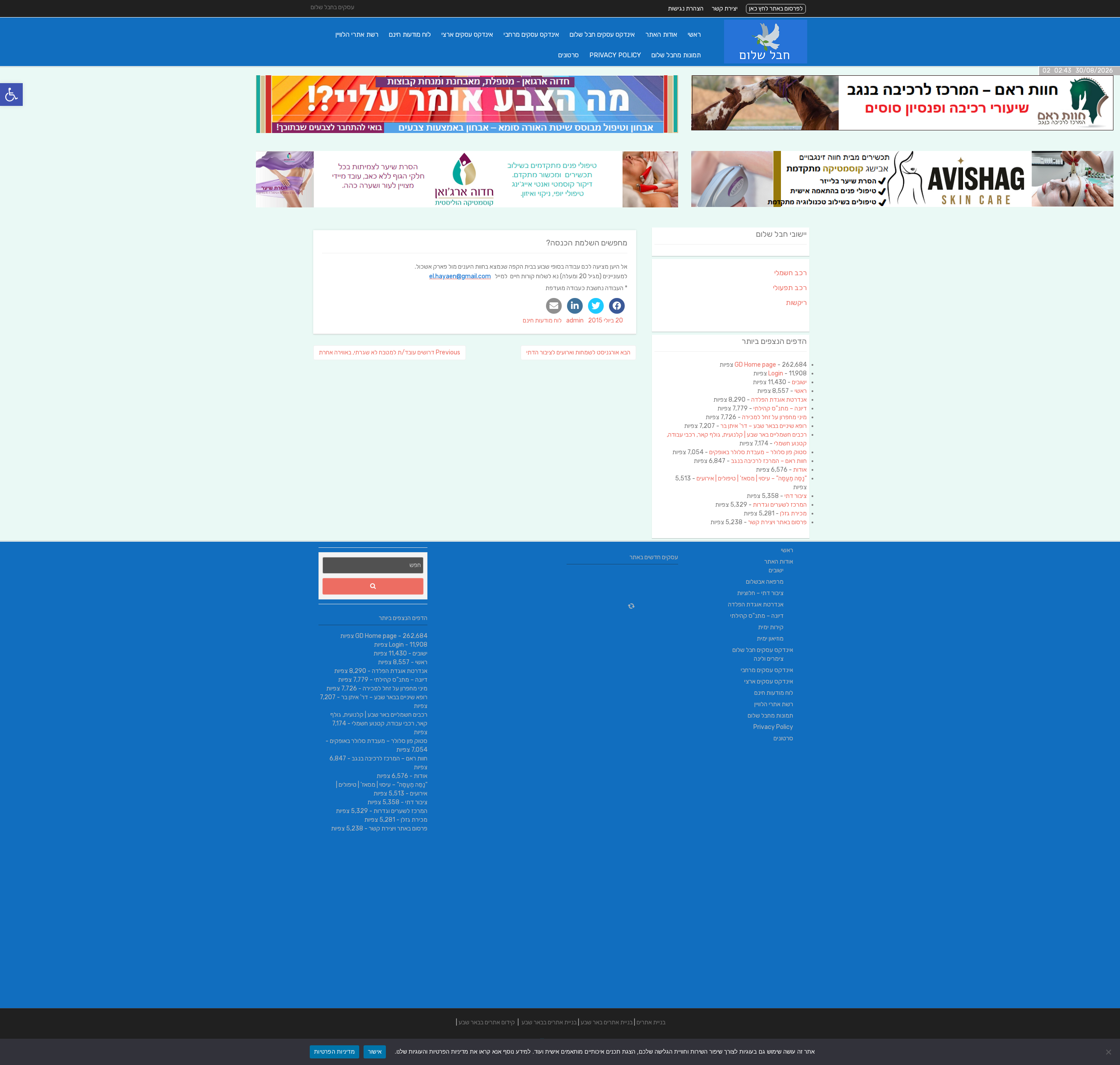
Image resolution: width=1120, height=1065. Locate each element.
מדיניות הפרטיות (334, 1051)
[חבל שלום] (765, 61)
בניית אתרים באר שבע (607, 1022)
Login (775, 373)
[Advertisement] (747, 877)
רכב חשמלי (790, 273)
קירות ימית (771, 627)
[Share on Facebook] (617, 306)
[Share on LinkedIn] (575, 306)
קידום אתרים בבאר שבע (486, 1022)
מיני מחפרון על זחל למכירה (774, 417)
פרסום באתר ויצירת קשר (777, 522)
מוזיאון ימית (770, 638)
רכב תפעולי (790, 288)
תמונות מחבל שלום (676, 55)
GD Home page (755, 364)
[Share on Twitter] (596, 306)
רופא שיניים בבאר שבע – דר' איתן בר (764, 426)
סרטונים (568, 55)
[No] (1109, 1051)
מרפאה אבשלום (765, 581)
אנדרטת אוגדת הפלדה (779, 399)
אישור (375, 1051)
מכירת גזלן (793, 513)
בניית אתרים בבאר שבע (549, 1022)
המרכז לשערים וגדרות (780, 504)
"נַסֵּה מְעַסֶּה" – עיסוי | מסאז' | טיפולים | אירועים (751, 478)
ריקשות (796, 302)
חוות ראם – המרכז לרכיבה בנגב (769, 461)
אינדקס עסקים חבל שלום (602, 35)
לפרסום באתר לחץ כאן (776, 8)
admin (575, 320)
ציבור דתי (795, 496)
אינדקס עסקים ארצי (467, 35)
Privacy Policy (615, 55)
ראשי (694, 35)
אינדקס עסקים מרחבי (531, 35)
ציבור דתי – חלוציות (760, 593)
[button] (11, 94)
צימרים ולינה (769, 658)
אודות (800, 469)
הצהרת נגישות (686, 8)
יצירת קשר (725, 8)
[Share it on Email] (554, 306)
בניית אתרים (651, 1022)
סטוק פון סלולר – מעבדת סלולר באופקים (758, 452)
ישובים (799, 382)
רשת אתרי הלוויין (357, 35)
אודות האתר (661, 35)
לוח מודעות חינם (410, 35)
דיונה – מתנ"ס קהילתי (780, 408)
